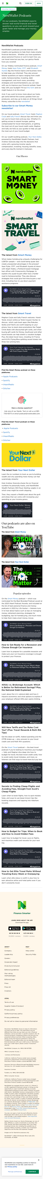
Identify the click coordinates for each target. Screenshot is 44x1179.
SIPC (34, 1101)
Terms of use (9, 1002)
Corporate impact (11, 962)
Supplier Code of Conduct (14, 1006)
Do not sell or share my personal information (21, 1021)
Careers (7, 958)
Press (6, 983)
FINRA (30, 1101)
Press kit (8, 987)
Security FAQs (31, 954)
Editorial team (10, 979)
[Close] (38, 1160)
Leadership (9, 954)
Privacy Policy (16, 1106)
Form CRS (28, 1105)
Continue (32, 1171)
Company (8, 951)
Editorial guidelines (12, 970)
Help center (30, 951)
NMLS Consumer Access (12, 1051)
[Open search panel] (20, 3)
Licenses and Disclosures (12, 1055)
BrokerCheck (22, 1110)
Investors (8, 991)
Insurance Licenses (10, 1069)
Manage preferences (15, 1171)
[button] (22, 546)
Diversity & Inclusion (12, 966)
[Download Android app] (29, 928)
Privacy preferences (12, 1017)
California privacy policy (14, 1013)
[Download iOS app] (14, 928)
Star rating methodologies (10, 975)
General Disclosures (29, 1108)
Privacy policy (10, 1010)
